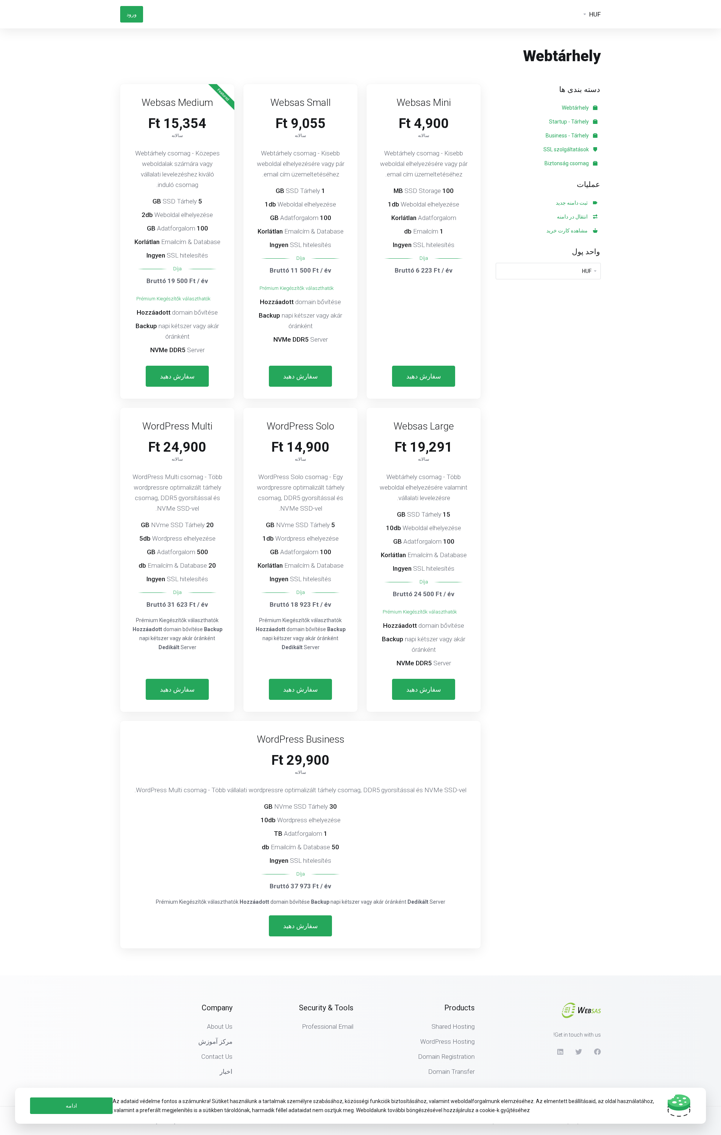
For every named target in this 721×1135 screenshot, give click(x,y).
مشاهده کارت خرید (568, 231)
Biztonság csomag (567, 163)
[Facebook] (597, 1051)
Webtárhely (576, 108)
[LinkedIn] (560, 1051)
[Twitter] (578, 1051)
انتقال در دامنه (573, 217)
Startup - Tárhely (569, 122)
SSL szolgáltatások (566, 149)
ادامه (71, 1106)
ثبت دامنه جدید (573, 203)
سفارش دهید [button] (423, 376)
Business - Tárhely (568, 136)
